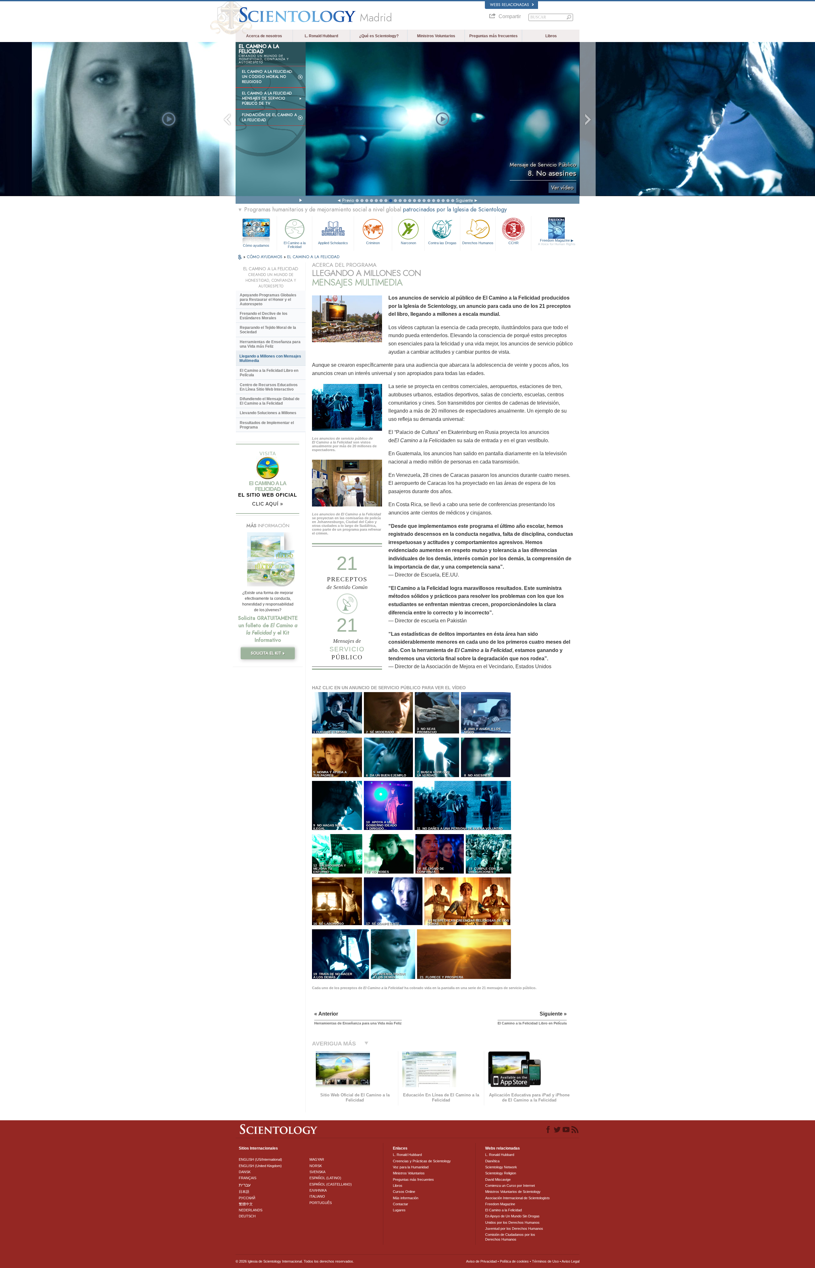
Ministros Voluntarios (436, 36)
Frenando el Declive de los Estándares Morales (263, 315)
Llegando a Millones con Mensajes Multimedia (270, 358)
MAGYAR (316, 1159)
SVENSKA (317, 1172)
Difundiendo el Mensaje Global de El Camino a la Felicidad (270, 401)
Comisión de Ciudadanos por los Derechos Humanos (510, 1237)
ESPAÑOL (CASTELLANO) (330, 1184)
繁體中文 (246, 1204)
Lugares (399, 1210)
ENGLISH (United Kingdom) (260, 1166)
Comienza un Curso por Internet (510, 1185)
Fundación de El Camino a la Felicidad (269, 117)
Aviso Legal (570, 1261)
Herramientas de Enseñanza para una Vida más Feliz (270, 344)
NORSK (315, 1166)
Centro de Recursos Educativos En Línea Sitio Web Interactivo (269, 387)
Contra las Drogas (442, 243)
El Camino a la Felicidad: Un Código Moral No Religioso (267, 77)
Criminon (373, 243)
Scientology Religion (500, 1173)
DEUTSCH (247, 1216)
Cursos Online (404, 1192)
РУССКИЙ (247, 1198)
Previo (348, 200)
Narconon (408, 243)
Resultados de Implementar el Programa (267, 425)
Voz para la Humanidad (411, 1167)
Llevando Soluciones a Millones (268, 413)
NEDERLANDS (250, 1210)
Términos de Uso (545, 1261)
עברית (245, 1184)
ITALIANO (317, 1196)
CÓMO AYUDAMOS (265, 257)
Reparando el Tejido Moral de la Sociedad (268, 329)
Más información (405, 1198)
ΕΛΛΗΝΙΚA (318, 1190)
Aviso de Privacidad (481, 1261)
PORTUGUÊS (320, 1203)
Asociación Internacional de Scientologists (517, 1198)
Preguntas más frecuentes (493, 36)
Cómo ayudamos (256, 245)
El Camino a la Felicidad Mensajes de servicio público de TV (267, 98)
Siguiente (464, 200)
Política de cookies (514, 1261)
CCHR (513, 243)
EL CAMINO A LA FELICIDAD (313, 257)
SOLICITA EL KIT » (268, 653)
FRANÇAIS (247, 1178)
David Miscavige (498, 1179)
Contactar (400, 1204)
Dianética (492, 1161)
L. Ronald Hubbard (321, 36)
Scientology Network (501, 1167)
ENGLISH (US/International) (260, 1159)
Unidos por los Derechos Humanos (512, 1222)
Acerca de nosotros (264, 36)
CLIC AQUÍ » (267, 503)
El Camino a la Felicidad (295, 244)
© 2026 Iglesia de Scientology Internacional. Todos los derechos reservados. (295, 1261)
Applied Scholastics (333, 243)
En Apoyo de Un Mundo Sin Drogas (512, 1216)
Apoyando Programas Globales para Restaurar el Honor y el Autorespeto (268, 299)
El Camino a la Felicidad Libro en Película (269, 372)
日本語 (244, 1192)
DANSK (245, 1172)
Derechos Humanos (477, 243)
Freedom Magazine (556, 242)
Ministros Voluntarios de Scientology (513, 1192)
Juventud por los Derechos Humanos (514, 1228)
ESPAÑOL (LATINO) (325, 1178)
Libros (551, 36)
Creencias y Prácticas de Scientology (422, 1161)
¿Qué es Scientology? (379, 36)
